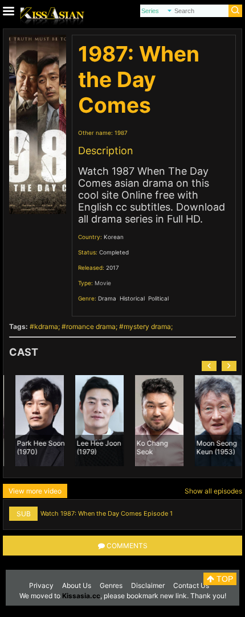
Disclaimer (148, 585)
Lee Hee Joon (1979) (93, 447)
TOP (223, 578)
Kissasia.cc (81, 595)
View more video (35, 491)
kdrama (46, 326)
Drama (107, 298)
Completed (114, 252)
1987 (121, 132)
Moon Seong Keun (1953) (210, 447)
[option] (33, 420)
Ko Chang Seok (146, 447)
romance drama (91, 326)
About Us (76, 585)
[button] (209, 366)
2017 (112, 267)
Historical (132, 298)
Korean (114, 236)
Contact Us (191, 585)
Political (158, 298)
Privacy (41, 585)
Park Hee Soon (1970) (35, 447)
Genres (111, 585)
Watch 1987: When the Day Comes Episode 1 (106, 513)
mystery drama (147, 326)
